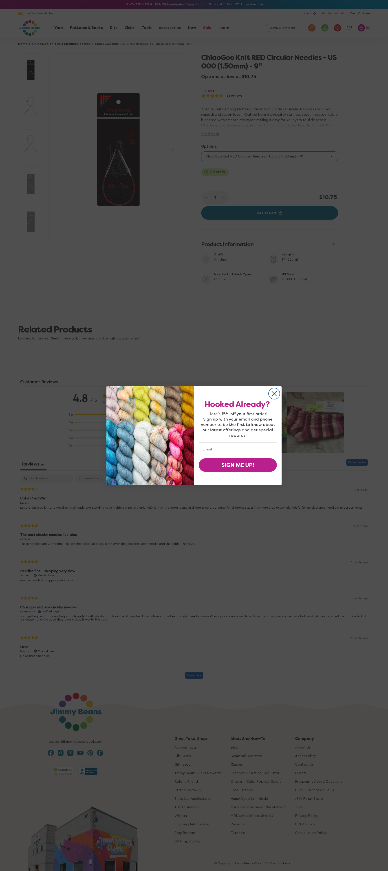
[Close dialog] (274, 393)
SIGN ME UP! (237, 465)
